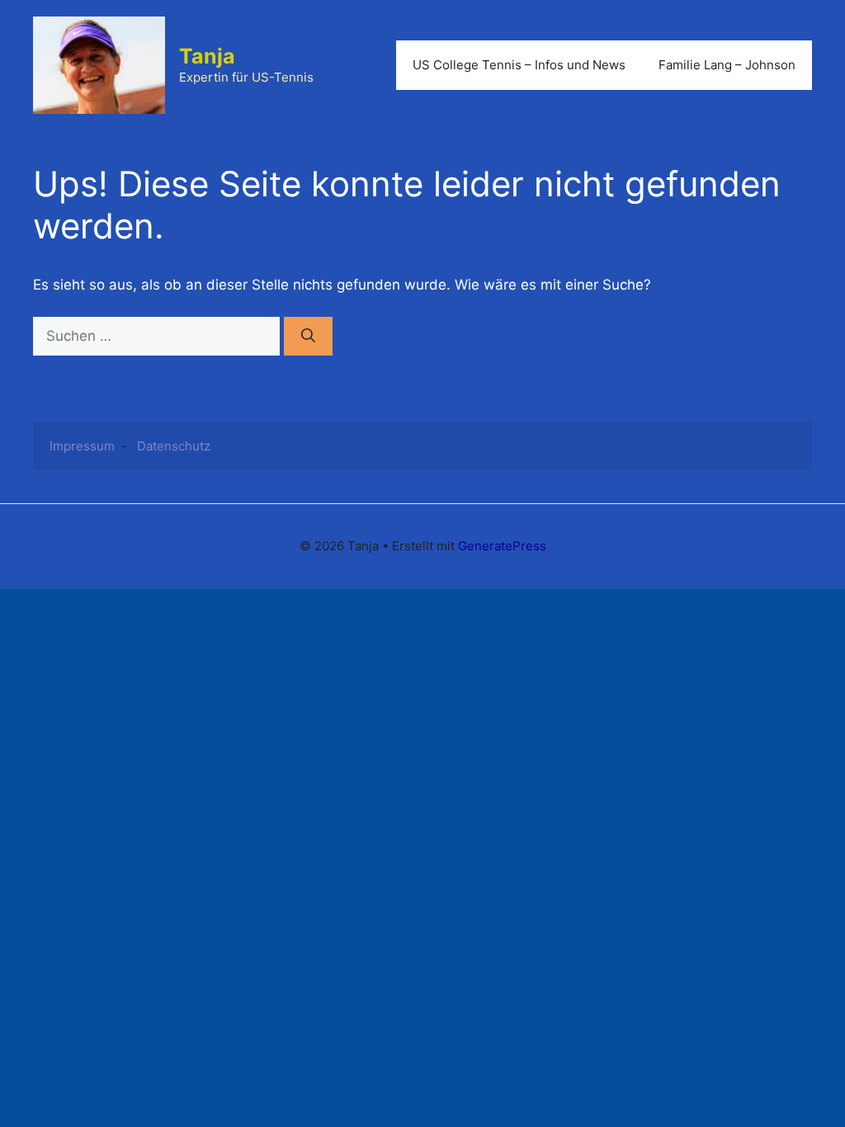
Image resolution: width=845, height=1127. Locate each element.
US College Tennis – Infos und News (519, 65)
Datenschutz (173, 446)
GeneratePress (502, 546)
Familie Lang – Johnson (727, 65)
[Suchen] (308, 336)
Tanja (207, 56)
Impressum (82, 446)
